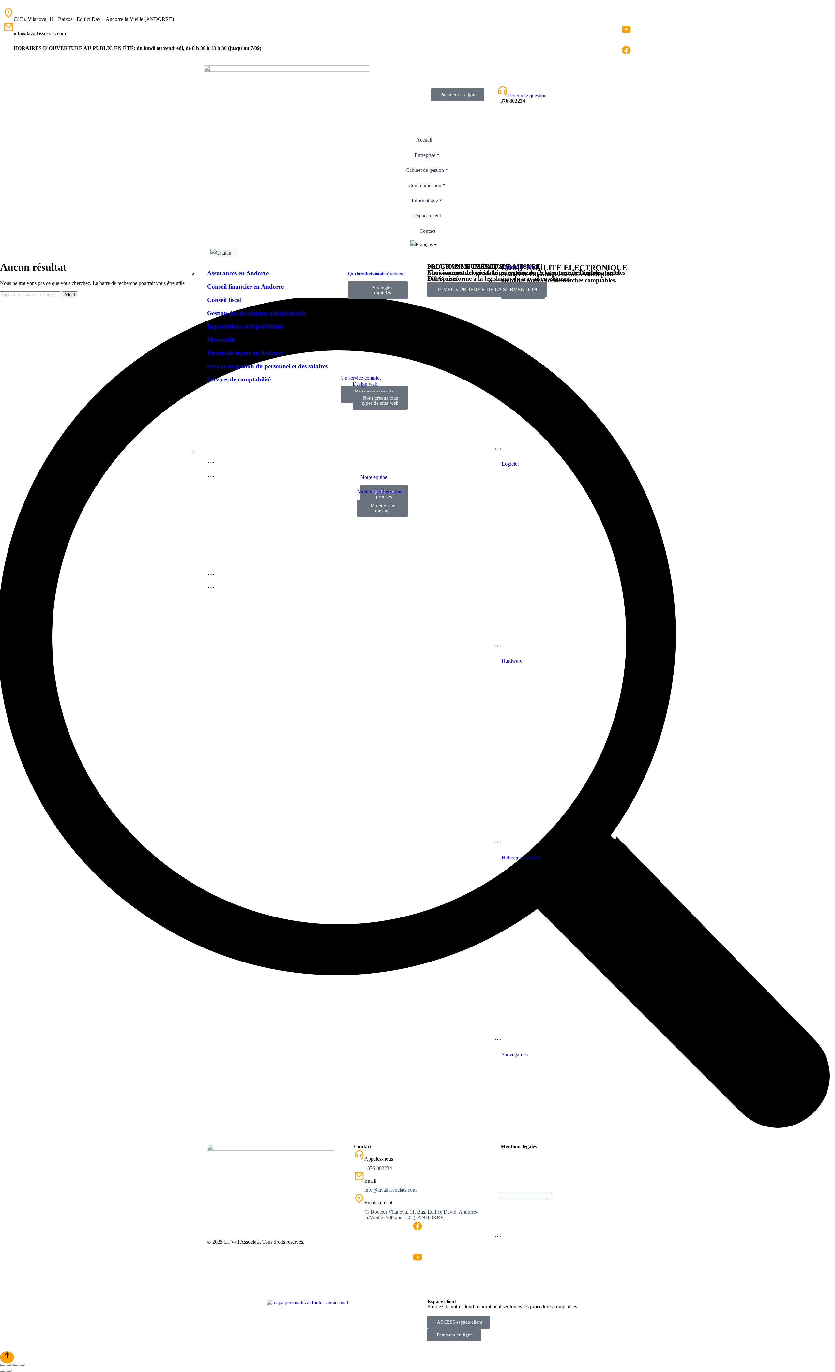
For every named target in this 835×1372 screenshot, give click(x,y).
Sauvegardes (515, 1054)
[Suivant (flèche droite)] (9, 1371)
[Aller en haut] (7, 1357)
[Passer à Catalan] (224, 253)
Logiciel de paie (518, 267)
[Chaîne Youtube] (626, 29)
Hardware (512, 661)
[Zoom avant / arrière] (22, 1365)
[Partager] (9, 1365)
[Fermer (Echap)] (2, 1365)
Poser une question (527, 95)
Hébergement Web (521, 857)
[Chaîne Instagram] (626, 19)
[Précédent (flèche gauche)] (2, 1371)
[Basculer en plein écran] (15, 1365)
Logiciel (510, 464)
